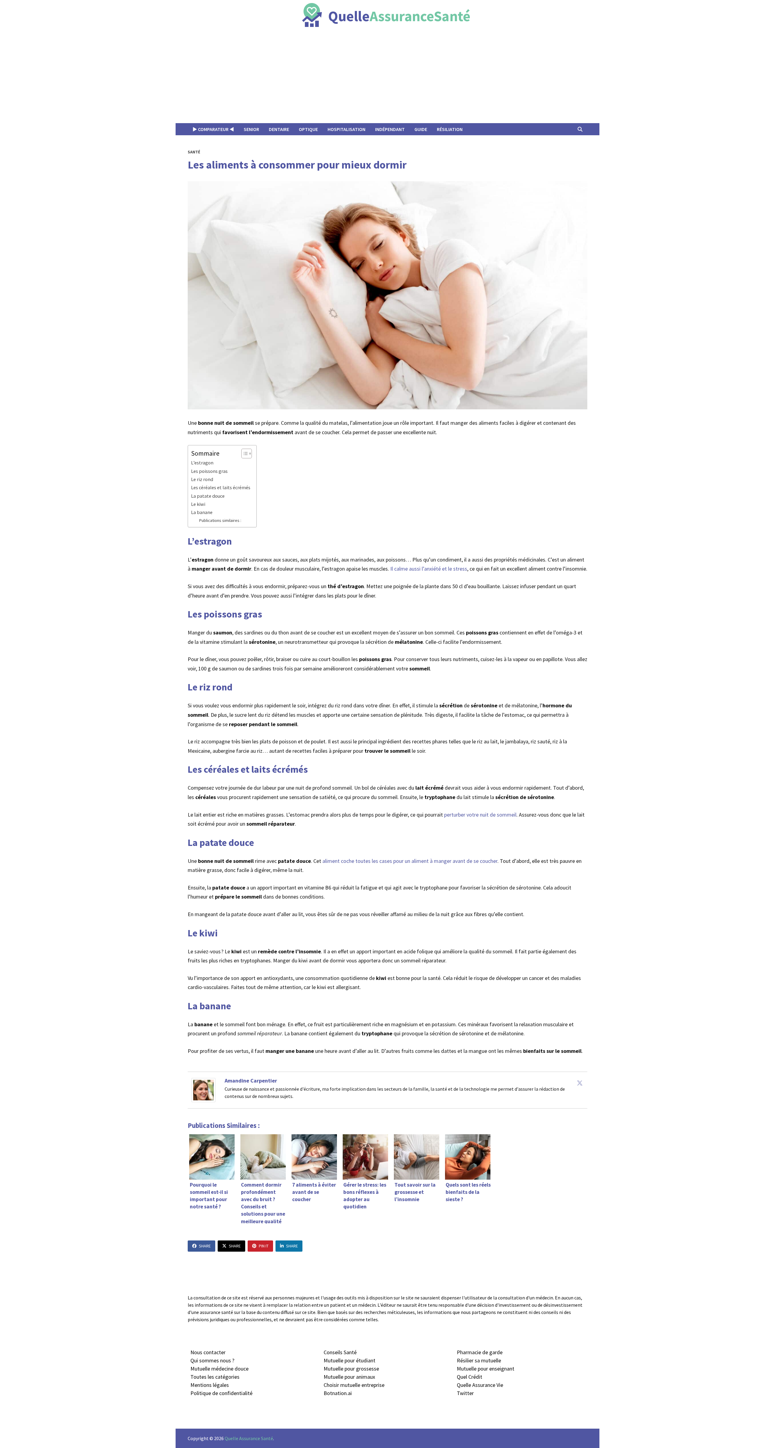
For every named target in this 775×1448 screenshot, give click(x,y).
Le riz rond (202, 479)
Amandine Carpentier (251, 1080)
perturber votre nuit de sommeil (480, 814)
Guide (420, 129)
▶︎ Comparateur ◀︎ (213, 129)
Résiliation (450, 129)
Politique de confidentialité (221, 1393)
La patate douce (208, 496)
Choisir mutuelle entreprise (354, 1384)
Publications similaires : (220, 520)
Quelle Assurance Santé (249, 1438)
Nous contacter (208, 1352)
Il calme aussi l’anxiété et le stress (428, 568)
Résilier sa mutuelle (479, 1360)
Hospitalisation (346, 129)
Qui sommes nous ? (212, 1360)
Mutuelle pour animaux (349, 1376)
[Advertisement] (387, 77)
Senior (251, 129)
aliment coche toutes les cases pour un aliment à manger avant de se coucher (409, 860)
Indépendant (390, 129)
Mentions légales (209, 1384)
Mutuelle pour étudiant (349, 1360)
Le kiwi (198, 504)
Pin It (264, 1246)
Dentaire (279, 129)
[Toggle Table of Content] (243, 453)
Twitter (465, 1393)
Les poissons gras (209, 471)
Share (205, 1246)
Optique (308, 129)
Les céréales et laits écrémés (220, 487)
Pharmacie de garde (480, 1352)
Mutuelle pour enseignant (485, 1368)
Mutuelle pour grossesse (351, 1368)
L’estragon (202, 463)
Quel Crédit (469, 1376)
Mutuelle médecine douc (218, 1368)
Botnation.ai (338, 1393)
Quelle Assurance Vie (480, 1384)
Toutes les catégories (214, 1376)
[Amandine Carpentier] (203, 1089)
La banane (202, 512)
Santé (194, 152)
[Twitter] (579, 1082)
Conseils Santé (340, 1352)
